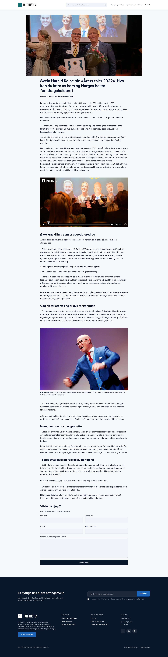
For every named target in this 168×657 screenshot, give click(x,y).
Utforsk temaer (67, 621)
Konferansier (131, 5)
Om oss (93, 618)
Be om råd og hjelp (68, 624)
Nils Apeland (112, 129)
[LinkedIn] (128, 631)
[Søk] (105, 5)
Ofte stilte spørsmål (98, 621)
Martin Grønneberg (65, 96)
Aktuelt (147, 5)
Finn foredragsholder (69, 618)
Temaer (140, 5)
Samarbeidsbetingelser (99, 624)
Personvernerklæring (130, 647)
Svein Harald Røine (107, 403)
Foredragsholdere (117, 5)
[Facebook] (123, 631)
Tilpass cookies (145, 647)
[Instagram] (134, 631)
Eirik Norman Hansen (49, 480)
